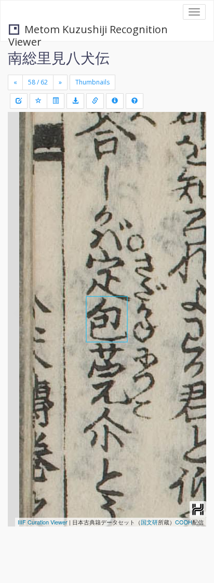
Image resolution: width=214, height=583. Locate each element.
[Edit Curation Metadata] (19, 101)
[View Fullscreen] (22, 164)
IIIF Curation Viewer (43, 522)
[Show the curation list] (55, 101)
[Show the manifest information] (115, 101)
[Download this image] (75, 101)
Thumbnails (92, 82)
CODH (183, 522)
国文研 (149, 522)
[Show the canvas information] (95, 101)
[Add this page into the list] (38, 101)
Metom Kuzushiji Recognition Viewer (88, 30)
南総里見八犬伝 (59, 57)
